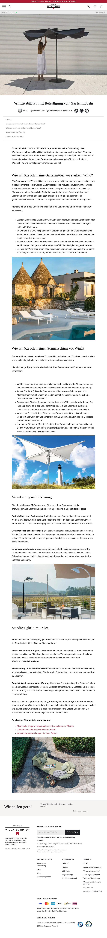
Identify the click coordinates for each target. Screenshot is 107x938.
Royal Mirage (67, 874)
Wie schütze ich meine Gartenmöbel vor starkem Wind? (25, 124)
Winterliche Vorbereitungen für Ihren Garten (37, 733)
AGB (85, 864)
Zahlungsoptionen (47, 899)
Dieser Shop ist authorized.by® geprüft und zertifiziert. (56, 922)
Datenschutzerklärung (92, 867)
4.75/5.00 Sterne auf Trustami (47, 926)
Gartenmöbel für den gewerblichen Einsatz (36, 730)
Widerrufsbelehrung (91, 878)
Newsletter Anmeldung (41, 865)
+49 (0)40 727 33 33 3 (8, 12)
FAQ (39, 869)
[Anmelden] (88, 6)
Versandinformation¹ (91, 871)
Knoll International (69, 878)
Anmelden (71, 832)
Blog (39, 873)
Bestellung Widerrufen (92, 891)
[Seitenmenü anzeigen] (4, 6)
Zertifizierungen (46, 918)
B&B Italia (66, 871)
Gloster (65, 867)
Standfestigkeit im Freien (14, 136)
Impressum (88, 888)
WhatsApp (99, 12)
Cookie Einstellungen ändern (92, 883)
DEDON (65, 864)
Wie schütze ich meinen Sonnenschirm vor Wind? (23, 128)
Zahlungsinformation (91, 874)
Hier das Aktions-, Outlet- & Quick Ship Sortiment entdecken (53, 1)
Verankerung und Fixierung (15, 132)
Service (87, 859)
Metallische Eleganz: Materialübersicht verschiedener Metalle (45, 726)
